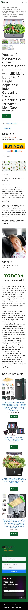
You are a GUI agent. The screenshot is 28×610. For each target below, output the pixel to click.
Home (4, 7)
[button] (23, 21)
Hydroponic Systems (12, 123)
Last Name (5, 561)
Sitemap (22, 604)
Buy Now (6, 116)
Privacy (11, 604)
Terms (16, 604)
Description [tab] (7, 128)
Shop (8, 7)
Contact (6, 604)
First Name (5, 556)
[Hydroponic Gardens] (5, 2)
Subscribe (14, 571)
